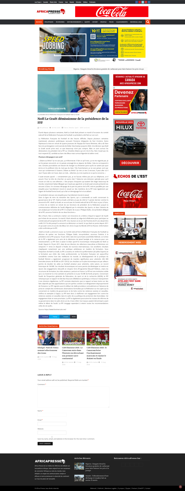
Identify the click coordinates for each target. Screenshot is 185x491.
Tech (111, 22)
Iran (66, 2)
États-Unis (53, 2)
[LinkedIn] (143, 2)
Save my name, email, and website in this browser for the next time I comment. (66, 439)
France (61, 2)
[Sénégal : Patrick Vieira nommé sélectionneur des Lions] (49, 337)
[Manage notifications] (180, 486)
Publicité (101, 488)
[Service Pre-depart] (92, 62)
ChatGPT (141, 488)
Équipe (128, 488)
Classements (122, 22)
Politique (49, 22)
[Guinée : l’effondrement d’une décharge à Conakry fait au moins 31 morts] (79, 478)
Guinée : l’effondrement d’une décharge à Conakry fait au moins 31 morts (96, 478)
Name (40, 411)
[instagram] (149, 2)
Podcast (134, 488)
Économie (60, 22)
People (103, 22)
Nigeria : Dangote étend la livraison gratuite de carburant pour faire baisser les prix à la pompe (92, 69)
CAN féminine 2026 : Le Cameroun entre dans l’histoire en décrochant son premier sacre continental (73, 353)
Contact (147, 488)
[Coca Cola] (111, 11)
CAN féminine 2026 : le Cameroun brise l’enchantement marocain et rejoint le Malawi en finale (97, 353)
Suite (73, 316)
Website (40, 429)
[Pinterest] (139, 2)
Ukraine (78, 2)
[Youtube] (146, 2)
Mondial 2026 (136, 22)
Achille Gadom (44, 357)
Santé (87, 22)
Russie (72, 2)
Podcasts (92, 2)
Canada (45, 2)
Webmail (93, 488)
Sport (95, 22)
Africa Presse (40, 488)
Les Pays (37, 2)
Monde (39, 22)
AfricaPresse (44, 128)
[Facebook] (136, 2)
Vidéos (85, 2)
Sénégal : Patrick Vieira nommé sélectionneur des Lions (48, 350)
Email (40, 420)
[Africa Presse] (51, 11)
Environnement (74, 22)
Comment (42, 384)
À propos (121, 488)
